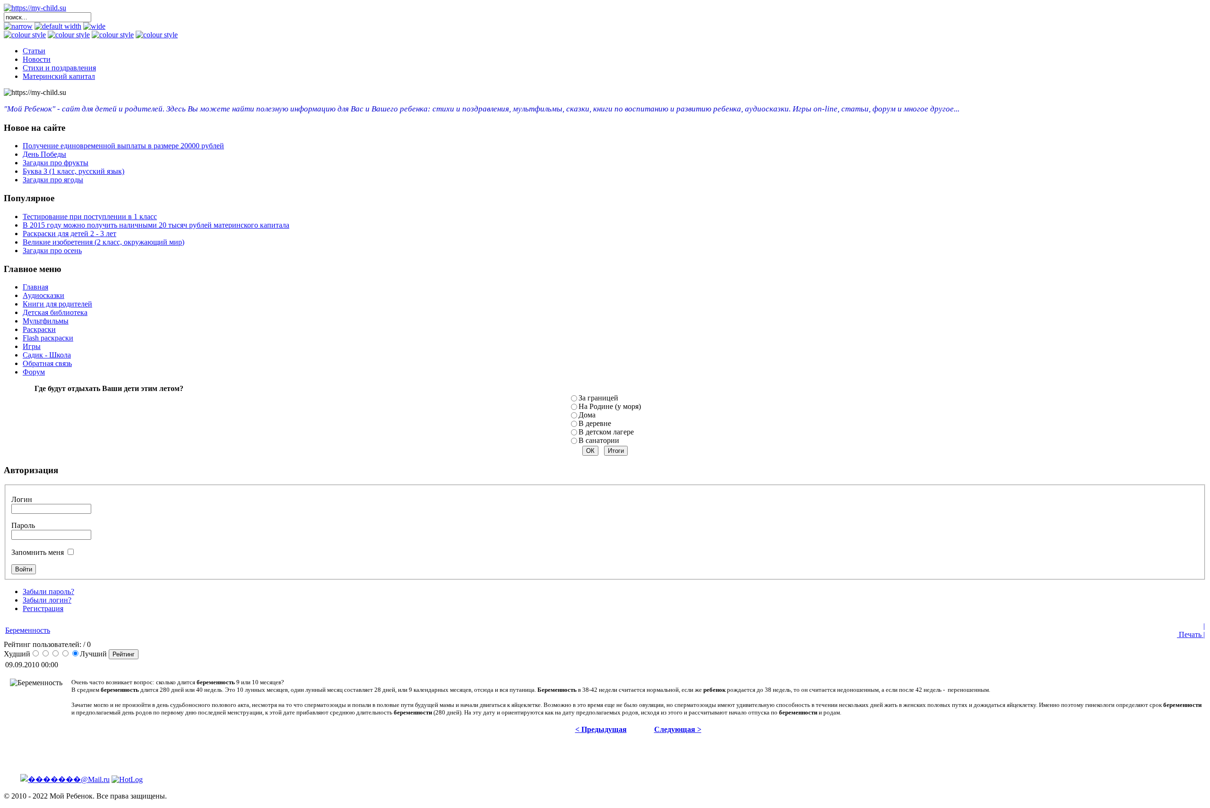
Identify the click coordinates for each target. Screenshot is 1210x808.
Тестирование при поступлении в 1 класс (90, 217)
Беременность (27, 630)
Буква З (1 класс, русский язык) (73, 171)
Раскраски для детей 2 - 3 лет (69, 234)
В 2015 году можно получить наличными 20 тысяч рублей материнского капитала (156, 225)
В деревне (595, 423)
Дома (587, 415)
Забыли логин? (47, 600)
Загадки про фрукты (55, 163)
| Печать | (1191, 630)
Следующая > (677, 729)
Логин (21, 499)
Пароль (23, 525)
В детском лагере (606, 432)
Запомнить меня (37, 552)
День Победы (44, 154)
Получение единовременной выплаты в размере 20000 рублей (123, 146)
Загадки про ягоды (53, 180)
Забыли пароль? (48, 591)
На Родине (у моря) (610, 406)
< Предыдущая (601, 729)
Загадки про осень (52, 251)
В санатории (599, 440)
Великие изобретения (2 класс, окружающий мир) (103, 242)
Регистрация (43, 608)
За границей (598, 398)
